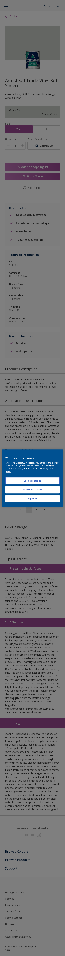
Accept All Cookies (32, 489)
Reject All (32, 498)
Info (8, 471)
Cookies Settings (32, 481)
